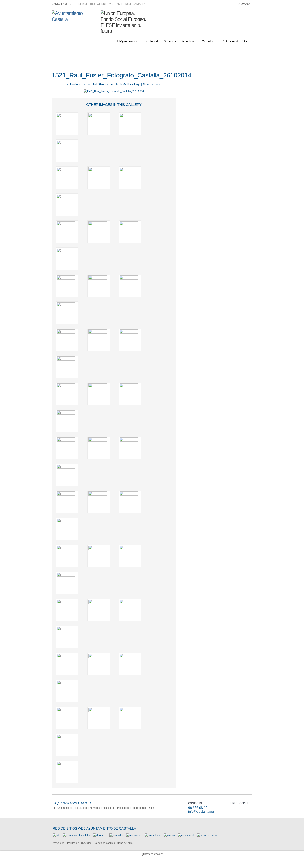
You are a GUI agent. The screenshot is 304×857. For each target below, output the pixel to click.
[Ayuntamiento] (76, 835)
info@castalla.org (201, 811)
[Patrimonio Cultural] (133, 835)
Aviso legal (59, 843)
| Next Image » (150, 84)
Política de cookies (104, 843)
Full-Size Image (102, 84)
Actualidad (189, 41)
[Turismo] (186, 835)
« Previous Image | (79, 84)
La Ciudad (151, 41)
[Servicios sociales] (208, 835)
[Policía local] (153, 835)
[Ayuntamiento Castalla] (74, 19)
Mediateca (208, 41)
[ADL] (56, 835)
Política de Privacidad (79, 843)
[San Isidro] (116, 835)
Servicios (170, 41)
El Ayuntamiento (127, 41)
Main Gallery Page (128, 84)
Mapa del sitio (125, 843)
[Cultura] (169, 835)
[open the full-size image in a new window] (114, 91)
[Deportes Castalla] (99, 835)
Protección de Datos (235, 41)
